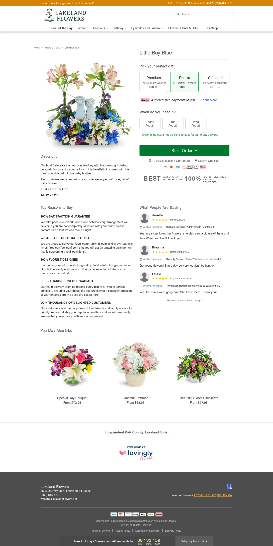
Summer (82, 28)
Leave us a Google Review (213, 495)
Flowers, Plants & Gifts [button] (183, 28)
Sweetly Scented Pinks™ (180, 259)
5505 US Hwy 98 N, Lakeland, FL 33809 (66, 491)
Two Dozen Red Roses (179, 285)
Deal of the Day (62, 28)
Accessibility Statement (147, 530)
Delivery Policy (173, 530)
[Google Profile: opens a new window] (229, 487)
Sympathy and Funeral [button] (146, 28)
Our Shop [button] (212, 28)
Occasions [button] (99, 28)
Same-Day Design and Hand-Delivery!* (67, 3)
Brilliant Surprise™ (177, 227)
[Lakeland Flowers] (69, 15)
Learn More (209, 100)
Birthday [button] (118, 28)
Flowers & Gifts (52, 47)
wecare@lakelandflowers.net (59, 499)
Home (37, 47)
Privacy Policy (122, 530)
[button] (262, 529)
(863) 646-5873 (50, 495)
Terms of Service (101, 530)
